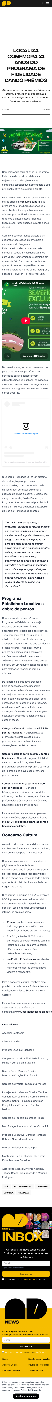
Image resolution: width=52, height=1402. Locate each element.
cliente (38, 189)
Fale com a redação (11, 1370)
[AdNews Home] (6, 3)
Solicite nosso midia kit (39, 1359)
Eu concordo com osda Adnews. (25, 1279)
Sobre (5, 1359)
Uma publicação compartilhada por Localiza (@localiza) (28, 462)
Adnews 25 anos (10, 1364)
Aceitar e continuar (26, 1396)
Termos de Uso (29, 1279)
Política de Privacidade (38, 1364)
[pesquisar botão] (43, 3)
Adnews (5, 109)
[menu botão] (48, 3)
